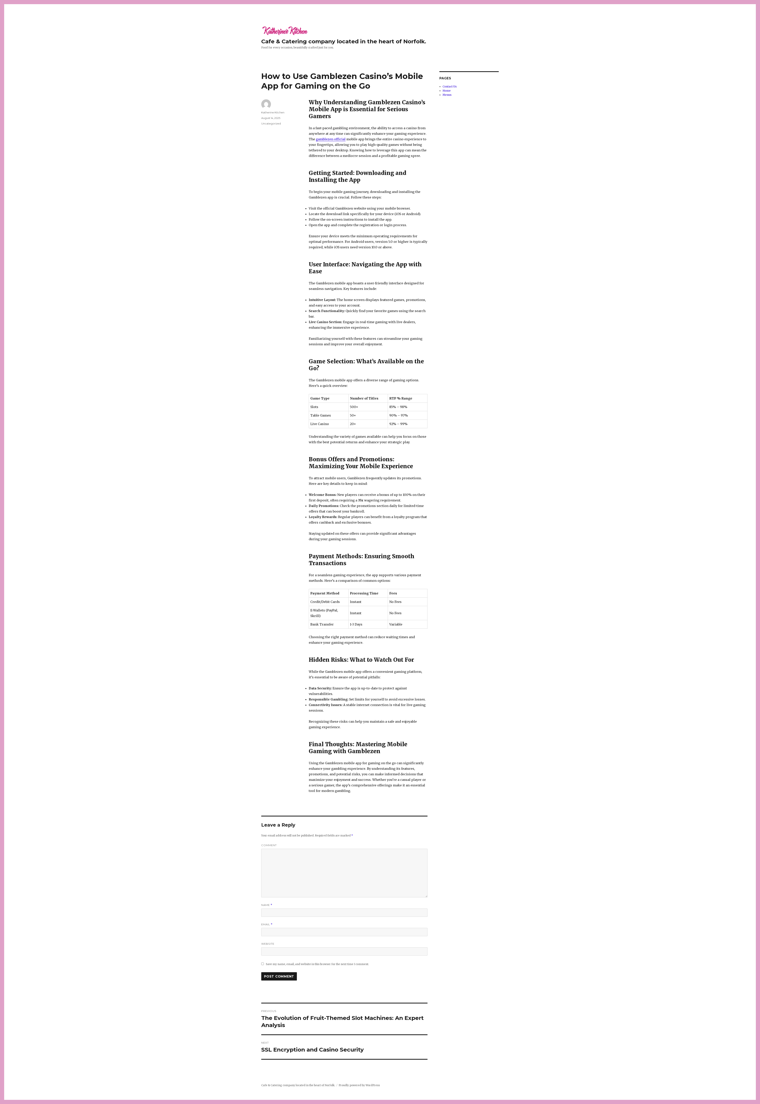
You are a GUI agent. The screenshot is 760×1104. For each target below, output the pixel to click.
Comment (269, 845)
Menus (447, 95)
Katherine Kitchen (272, 112)
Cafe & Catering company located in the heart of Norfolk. (343, 41)
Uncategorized (271, 123)
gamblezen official (331, 139)
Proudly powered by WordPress (359, 1085)
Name (266, 905)
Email (267, 924)
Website (267, 943)
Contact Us (450, 86)
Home (447, 90)
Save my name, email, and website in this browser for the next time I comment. (317, 964)
